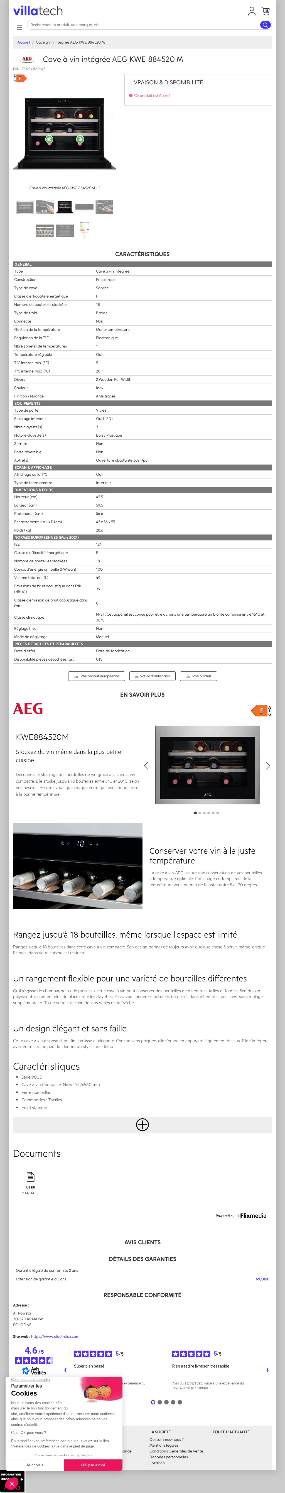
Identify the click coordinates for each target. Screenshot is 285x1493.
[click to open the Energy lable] (261, 711)
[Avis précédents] (65, 1370)
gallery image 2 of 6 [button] (199, 813)
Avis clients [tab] (142, 1242)
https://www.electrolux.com (55, 1336)
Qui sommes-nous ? (166, 1439)
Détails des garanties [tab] (142, 1258)
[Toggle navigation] (19, 27)
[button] (252, 11)
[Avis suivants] (267, 1370)
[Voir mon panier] (265, 11)
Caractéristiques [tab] (142, 254)
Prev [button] (146, 765)
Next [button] (268, 765)
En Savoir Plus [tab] (142, 694)
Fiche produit (200, 676)
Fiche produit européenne (98, 676)
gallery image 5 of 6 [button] (213, 813)
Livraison (157, 1463)
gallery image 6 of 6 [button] (217, 813)
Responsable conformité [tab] (142, 1294)
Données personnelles (168, 1457)
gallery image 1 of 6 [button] (195, 813)
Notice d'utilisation (154, 676)
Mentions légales (163, 1445)
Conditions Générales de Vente (176, 1451)
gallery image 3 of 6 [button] (204, 813)
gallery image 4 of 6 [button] (208, 813)
